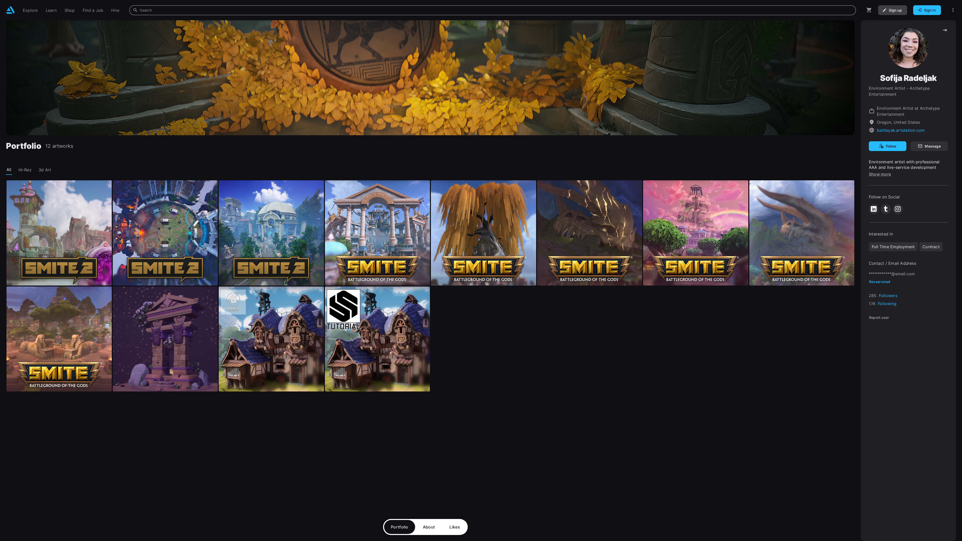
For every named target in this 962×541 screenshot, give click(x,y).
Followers (888, 295)
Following (887, 303)
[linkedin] (874, 209)
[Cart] (869, 10)
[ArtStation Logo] (10, 10)
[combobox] (492, 10)
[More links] (953, 10)
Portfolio (399, 526)
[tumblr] (886, 209)
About (429, 526)
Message (932, 146)
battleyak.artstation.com (901, 130)
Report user (879, 317)
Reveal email (879, 282)
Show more (880, 174)
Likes (454, 526)
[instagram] (898, 209)
